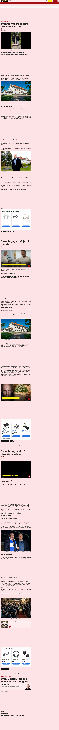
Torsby (12, 170)
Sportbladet (2, 519)
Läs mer (35, 6)
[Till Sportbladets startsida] (5, 1)
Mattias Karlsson (5, 16)
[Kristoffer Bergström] (3, 348)
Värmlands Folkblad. (15, 216)
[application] (16, 28)
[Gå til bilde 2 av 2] (16, 686)
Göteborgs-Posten (5, 372)
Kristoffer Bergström (10, 349)
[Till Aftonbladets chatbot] (46, 1)
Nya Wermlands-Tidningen (8, 50)
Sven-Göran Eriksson (7, 8)
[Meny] (27, 3)
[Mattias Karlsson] (1, 16)
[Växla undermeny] (58, 5)
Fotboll (2, 8)
